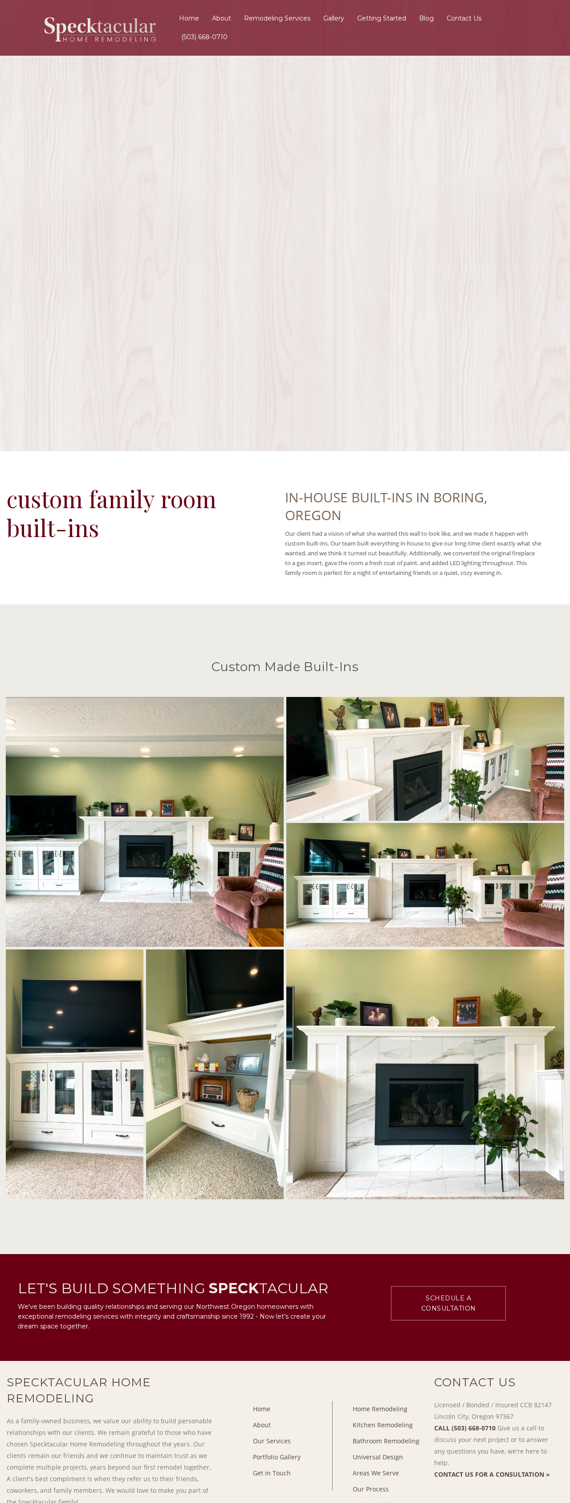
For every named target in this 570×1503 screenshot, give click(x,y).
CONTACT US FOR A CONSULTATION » (492, 1474)
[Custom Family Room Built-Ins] (144, 822)
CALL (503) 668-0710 (465, 1428)
